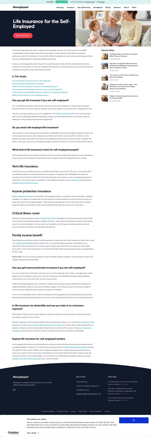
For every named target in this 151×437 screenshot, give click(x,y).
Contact (107, 411)
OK (134, 420)
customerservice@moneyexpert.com (87, 386)
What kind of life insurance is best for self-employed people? (35, 86)
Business (117, 7)
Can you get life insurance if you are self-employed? (31, 81)
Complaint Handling (48, 411)
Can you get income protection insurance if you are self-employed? (37, 89)
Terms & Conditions (95, 411)
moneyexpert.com (82, 382)
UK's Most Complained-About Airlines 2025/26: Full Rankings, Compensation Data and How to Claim (122, 391)
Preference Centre (62, 411)
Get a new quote (22, 35)
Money (108, 7)
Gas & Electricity (84, 7)
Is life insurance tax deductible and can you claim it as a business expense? (40, 92)
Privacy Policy (82, 411)
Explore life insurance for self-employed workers (30, 95)
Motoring (60, 7)
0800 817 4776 (84, 390)
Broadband (98, 7)
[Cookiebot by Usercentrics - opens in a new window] (13, 433)
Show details (31, 433)
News (134, 7)
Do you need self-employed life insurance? (28, 84)
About (126, 7)
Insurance (70, 7)
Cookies (73, 411)
